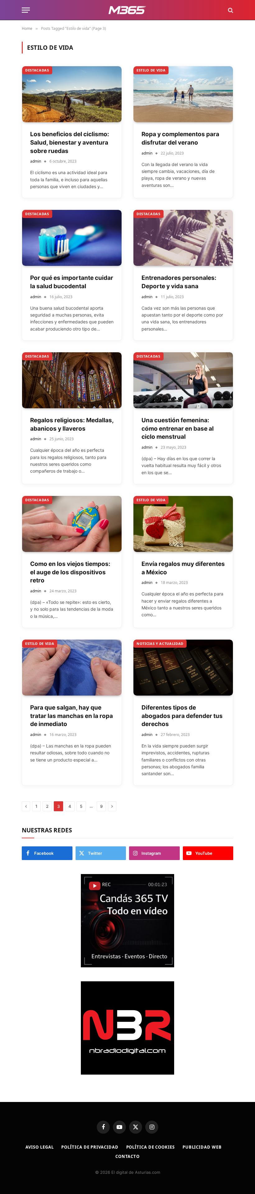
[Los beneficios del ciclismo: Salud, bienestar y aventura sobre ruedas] (72, 94)
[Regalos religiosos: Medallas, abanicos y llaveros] (72, 380)
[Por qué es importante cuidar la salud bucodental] (72, 238)
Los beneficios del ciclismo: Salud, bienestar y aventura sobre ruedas (69, 142)
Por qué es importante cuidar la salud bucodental (71, 282)
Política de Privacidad (89, 1147)
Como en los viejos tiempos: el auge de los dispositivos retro (70, 572)
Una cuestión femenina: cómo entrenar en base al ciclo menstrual (177, 428)
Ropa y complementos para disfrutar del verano (180, 138)
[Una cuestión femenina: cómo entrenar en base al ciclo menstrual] (183, 380)
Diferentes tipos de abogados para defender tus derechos (182, 716)
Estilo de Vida (151, 70)
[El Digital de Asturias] (127, 10)
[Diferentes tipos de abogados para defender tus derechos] (183, 668)
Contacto (127, 1156)
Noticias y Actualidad (160, 643)
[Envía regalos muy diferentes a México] (183, 524)
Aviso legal (39, 1147)
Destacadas (37, 70)
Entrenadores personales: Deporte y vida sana (178, 282)
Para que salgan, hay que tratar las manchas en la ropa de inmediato (71, 716)
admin (35, 161)
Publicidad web (202, 1147)
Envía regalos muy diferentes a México (183, 568)
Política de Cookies (150, 1147)
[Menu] (26, 10)
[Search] (230, 10)
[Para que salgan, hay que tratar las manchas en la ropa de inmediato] (72, 668)
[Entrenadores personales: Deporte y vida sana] (183, 238)
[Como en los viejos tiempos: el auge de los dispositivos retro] (72, 524)
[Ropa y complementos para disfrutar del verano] (183, 94)
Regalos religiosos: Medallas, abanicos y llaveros (72, 424)
